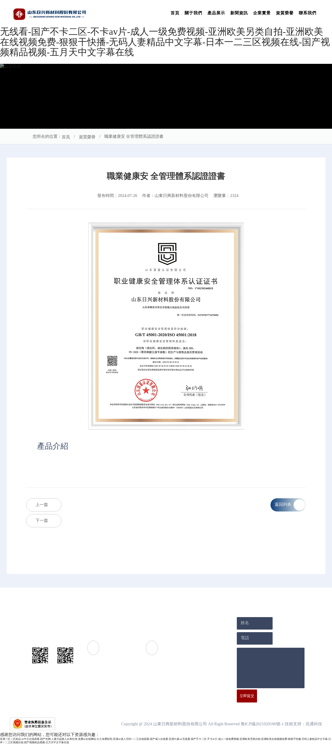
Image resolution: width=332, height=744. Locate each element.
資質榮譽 (285, 13)
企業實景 (262, 13)
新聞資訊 (239, 13)
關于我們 (193, 13)
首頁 (175, 13)
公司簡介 (111, 615)
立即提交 (247, 696)
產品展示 (216, 13)
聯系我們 (307, 13)
